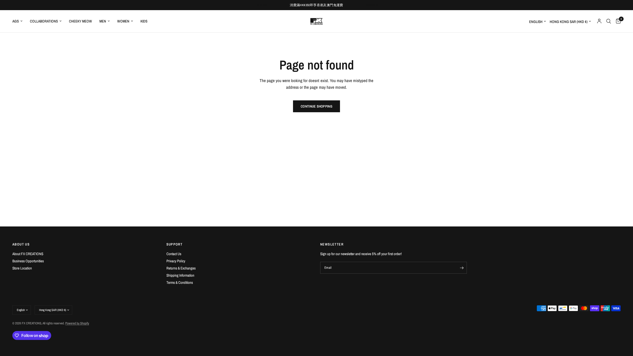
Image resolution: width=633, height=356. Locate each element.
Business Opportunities (28, 261)
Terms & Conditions (179, 282)
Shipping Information (180, 275)
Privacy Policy (175, 261)
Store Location (22, 268)
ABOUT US (21, 244)
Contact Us (173, 253)
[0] (617, 21)
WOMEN (123, 21)
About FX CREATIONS (27, 253)
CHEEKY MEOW (80, 21)
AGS (15, 21)
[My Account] (599, 21)
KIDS (143, 21)
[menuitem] (19, 21)
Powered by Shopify (77, 323)
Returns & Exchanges (181, 268)
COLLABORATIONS (44, 21)
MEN (102, 21)
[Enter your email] (462, 268)
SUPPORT (174, 244)
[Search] (608, 21)
